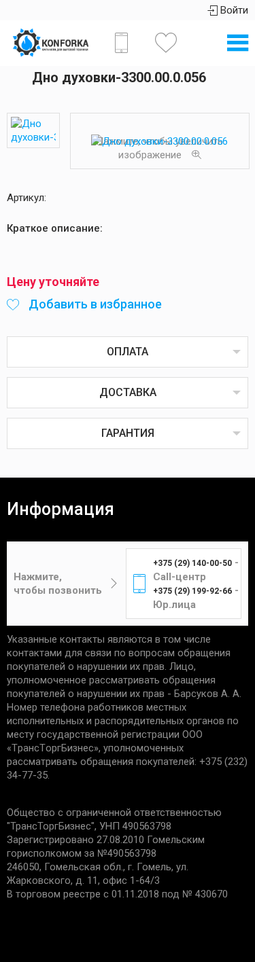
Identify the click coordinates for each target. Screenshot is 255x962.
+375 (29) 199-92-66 (192, 591)
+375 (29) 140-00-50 (192, 563)
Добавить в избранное (94, 304)
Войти (233, 10)
